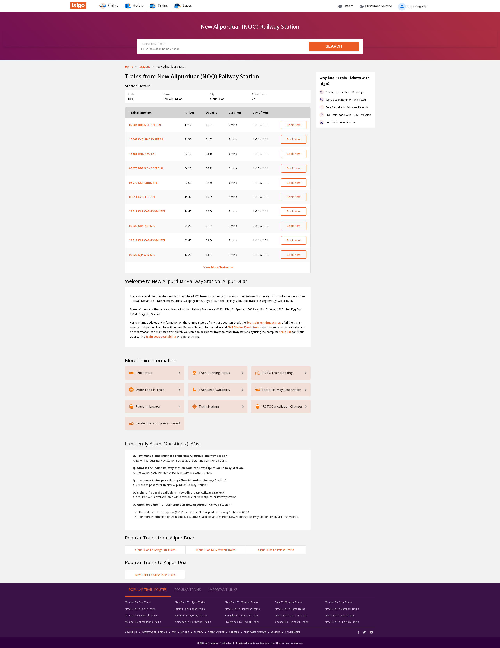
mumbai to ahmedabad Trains (143, 622)
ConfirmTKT (292, 632)
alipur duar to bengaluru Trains (155, 550)
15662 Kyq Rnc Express (146, 139)
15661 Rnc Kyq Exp (142, 154)
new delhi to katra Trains (290, 609)
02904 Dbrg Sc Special (145, 125)
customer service (255, 632)
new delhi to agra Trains (339, 615)
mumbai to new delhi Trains (141, 615)
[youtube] (371, 632)
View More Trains (216, 267)
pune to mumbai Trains (288, 602)
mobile (185, 632)
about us (131, 632)
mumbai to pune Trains (338, 602)
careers (234, 632)
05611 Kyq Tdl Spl (142, 197)
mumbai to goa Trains (138, 602)
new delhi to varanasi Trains (342, 609)
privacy (198, 632)
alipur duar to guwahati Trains (215, 550)
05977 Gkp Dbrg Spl (143, 183)
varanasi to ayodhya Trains (191, 615)
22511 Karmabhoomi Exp (147, 211)
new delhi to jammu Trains (291, 615)
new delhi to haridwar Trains (242, 609)
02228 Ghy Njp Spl (142, 226)
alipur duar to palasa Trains (276, 550)
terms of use (216, 632)
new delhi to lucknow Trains (342, 622)
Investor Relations (154, 632)
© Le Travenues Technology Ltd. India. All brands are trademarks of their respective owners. (250, 643)
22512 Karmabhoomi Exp (147, 240)
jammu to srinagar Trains (190, 609)
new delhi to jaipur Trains (140, 609)
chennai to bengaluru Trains (291, 622)
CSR (174, 632)
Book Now (293, 125)
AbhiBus (275, 632)
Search (334, 46)
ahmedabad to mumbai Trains (193, 622)
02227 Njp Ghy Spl (142, 255)
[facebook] (359, 632)
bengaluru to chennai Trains (241, 615)
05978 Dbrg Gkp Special (146, 168)
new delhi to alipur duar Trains (155, 575)
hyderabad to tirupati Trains (242, 622)
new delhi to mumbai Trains (241, 602)
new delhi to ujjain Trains (190, 602)
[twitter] (364, 632)
